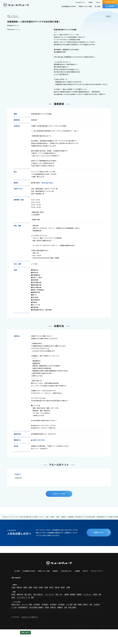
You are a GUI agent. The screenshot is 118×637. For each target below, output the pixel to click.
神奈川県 (57, 587)
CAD (60, 594)
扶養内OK (53, 607)
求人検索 (97, 7)
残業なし (85, 604)
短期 (75, 604)
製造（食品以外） (39, 594)
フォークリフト (49, 594)
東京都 (52, 517)
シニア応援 (69, 604)
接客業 (95, 594)
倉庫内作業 (20, 594)
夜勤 (90, 604)
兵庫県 (25, 587)
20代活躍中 (36, 604)
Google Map (48, 183)
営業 (100, 594)
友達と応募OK (72, 607)
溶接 (56, 594)
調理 (32, 597)
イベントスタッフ (22, 597)
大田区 (57, 517)
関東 (47, 517)
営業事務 (79, 594)
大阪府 (13, 587)
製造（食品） (28, 594)
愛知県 (63, 587)
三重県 (68, 587)
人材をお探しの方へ (80, 2)
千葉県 (46, 587)
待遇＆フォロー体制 (85, 7)
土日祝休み (96, 604)
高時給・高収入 (15, 604)
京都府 (30, 587)
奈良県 (35, 587)
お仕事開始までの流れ (69, 7)
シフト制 (14, 607)
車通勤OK (60, 607)
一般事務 (66, 594)
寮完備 (47, 607)
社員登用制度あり (23, 607)
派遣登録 (55, 571)
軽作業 (13, 594)
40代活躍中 (53, 604)
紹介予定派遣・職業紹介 (37, 607)
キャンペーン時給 (27, 604)
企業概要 (90, 2)
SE (29, 597)
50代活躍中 (61, 604)
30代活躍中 (45, 604)
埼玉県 (51, 587)
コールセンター (87, 594)
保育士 (13, 597)
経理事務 (72, 594)
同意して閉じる (25, 632)
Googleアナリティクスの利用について (30, 617)
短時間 (80, 604)
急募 (65, 607)
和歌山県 (19, 587)
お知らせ (98, 2)
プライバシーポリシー (97, 571)
